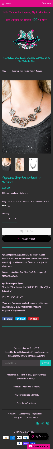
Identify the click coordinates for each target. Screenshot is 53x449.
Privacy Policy (18, 417)
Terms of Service (32, 417)
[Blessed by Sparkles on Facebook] (37, 423)
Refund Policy (37, 414)
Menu (8, 3)
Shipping (5, 193)
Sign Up (45, 362)
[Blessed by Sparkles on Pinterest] (42, 423)
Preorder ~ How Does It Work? (26, 386)
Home (4, 71)
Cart (49, 3)
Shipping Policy (24, 414)
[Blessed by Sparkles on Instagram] (47, 423)
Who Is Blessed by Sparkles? (26, 394)
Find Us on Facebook (26, 402)
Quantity (5, 213)
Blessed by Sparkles (27, 432)
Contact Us (12, 414)
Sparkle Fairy (40, 446)
